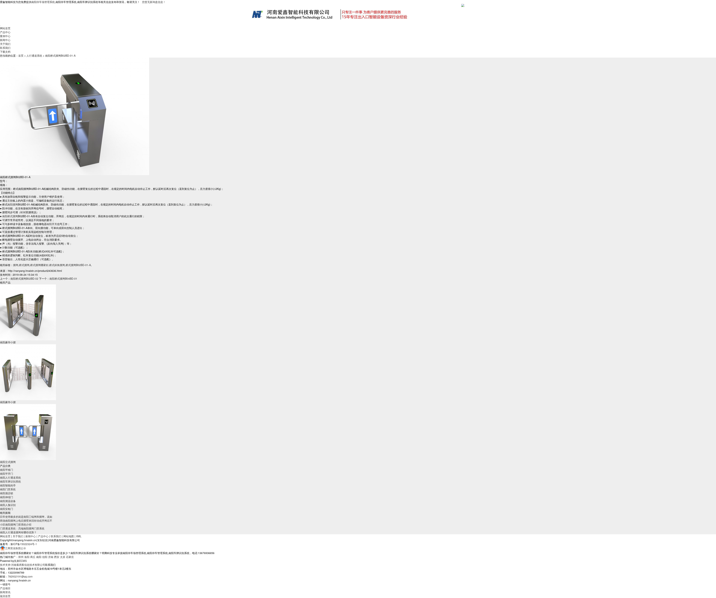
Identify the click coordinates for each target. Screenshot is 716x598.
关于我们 (5, 44)
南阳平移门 (6, 470)
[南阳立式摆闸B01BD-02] (28, 432)
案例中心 (5, 36)
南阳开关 (52, 224)
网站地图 (68, 536)
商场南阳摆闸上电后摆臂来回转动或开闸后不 (26, 520)
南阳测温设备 (8, 501)
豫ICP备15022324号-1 (23, 544)
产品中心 (5, 32)
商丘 (32, 557)
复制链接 (42, 540)
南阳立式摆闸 (8, 462)
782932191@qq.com (20, 576)
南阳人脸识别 (8, 505)
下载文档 (5, 51)
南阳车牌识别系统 (10, 481)
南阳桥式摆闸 (10, 216)
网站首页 (5, 28)
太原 (62, 557)
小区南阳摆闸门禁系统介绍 (15, 524)
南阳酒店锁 (6, 493)
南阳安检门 (6, 509)
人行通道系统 (34, 55)
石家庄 (70, 557)
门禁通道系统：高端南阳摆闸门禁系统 (22, 528)
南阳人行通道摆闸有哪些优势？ (18, 532)
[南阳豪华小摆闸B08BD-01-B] (28, 312)
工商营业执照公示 (15, 548)
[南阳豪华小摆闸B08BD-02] (28, 372)
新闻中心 (5, 40)
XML (78, 536)
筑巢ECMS (20, 561)
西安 (56, 557)
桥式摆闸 (24, 265)
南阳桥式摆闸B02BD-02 (24, 278)
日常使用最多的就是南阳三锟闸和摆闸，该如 (26, 516)
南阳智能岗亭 (8, 485)
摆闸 (15, 265)
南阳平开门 (6, 473)
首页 (20, 55)
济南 (50, 557)
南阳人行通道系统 (10, 477)
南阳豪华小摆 (8, 342)
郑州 (20, 557)
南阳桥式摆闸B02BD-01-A (60, 55)
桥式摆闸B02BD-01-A (78, 265)
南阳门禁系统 (8, 489)
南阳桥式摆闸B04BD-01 (63, 278)
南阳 (38, 557)
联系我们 (5, 48)
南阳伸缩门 (6, 497)
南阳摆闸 (12, 204)
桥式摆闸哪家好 (39, 265)
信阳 (44, 557)
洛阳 (26, 557)
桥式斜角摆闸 (57, 265)
